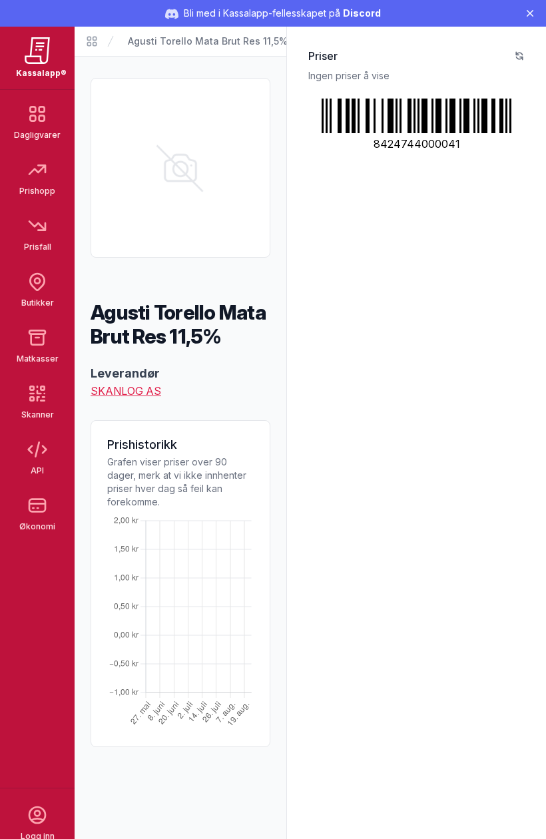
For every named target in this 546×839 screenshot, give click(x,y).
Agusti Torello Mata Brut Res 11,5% (208, 41)
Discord (362, 13)
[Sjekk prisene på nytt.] (519, 56)
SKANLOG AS (126, 391)
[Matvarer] (92, 41)
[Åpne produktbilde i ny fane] (180, 168)
